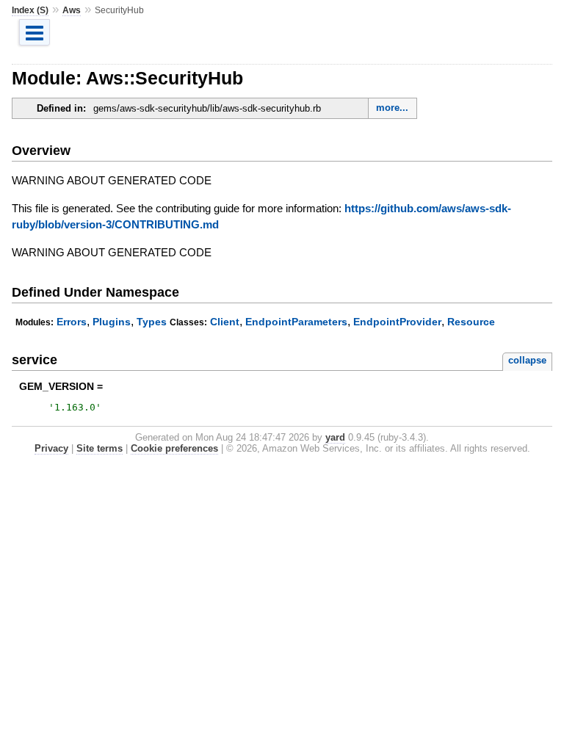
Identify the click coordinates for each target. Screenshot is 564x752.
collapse (527, 360)
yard (335, 437)
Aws (71, 10)
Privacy (51, 448)
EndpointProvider (397, 322)
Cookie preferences (174, 448)
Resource (471, 322)
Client (224, 322)
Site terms (99, 448)
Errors (72, 322)
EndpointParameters (296, 322)
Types (152, 322)
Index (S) (30, 10)
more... (392, 107)
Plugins (112, 322)
